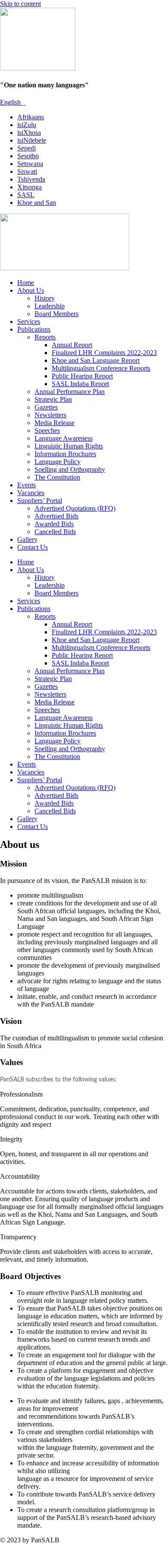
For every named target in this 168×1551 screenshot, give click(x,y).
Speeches (47, 430)
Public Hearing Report (82, 376)
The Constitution (57, 477)
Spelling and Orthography (69, 469)
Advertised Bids (56, 516)
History (44, 298)
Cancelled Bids (55, 531)
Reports (45, 337)
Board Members (56, 313)
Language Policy (57, 461)
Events (26, 485)
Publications (33, 329)
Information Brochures (65, 453)
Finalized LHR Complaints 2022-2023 (104, 352)
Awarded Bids (54, 524)
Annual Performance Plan (69, 391)
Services (28, 321)
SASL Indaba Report (80, 383)
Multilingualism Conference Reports (101, 368)
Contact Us (32, 547)
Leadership (49, 306)
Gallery (27, 539)
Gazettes (46, 407)
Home (25, 282)
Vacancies (30, 492)
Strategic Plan (53, 399)
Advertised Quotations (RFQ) (74, 508)
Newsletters (50, 415)
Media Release (54, 422)
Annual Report (72, 345)
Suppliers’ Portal (39, 500)
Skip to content (20, 3)
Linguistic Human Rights (68, 446)
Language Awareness (63, 438)
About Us (30, 290)
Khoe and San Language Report (96, 360)
